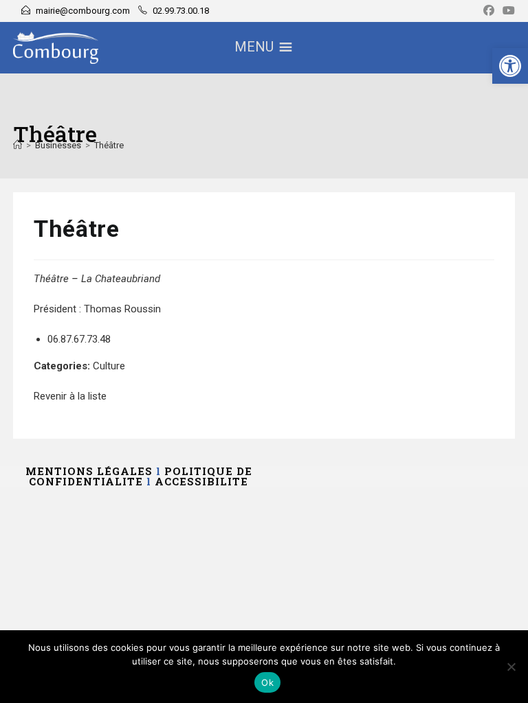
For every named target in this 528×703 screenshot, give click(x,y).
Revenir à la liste (70, 396)
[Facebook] (488, 11)
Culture (109, 366)
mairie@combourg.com (83, 10)
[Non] (511, 666)
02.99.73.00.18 (181, 10)
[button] (510, 66)
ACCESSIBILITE (201, 481)
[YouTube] (506, 11)
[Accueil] (17, 145)
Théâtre (109, 145)
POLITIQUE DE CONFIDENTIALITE (140, 476)
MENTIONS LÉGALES (89, 471)
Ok (267, 682)
